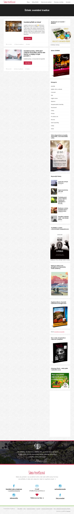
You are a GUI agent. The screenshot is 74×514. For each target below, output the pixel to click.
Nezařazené (54, 107)
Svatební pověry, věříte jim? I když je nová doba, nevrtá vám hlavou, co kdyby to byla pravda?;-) (34, 53)
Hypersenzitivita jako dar (63, 190)
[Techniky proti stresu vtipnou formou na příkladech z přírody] (54, 200)
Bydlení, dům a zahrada (56, 89)
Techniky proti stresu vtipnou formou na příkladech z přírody (62, 200)
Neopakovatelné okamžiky (57, 104)
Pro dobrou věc (54, 116)
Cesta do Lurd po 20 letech (63, 182)
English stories (54, 98)
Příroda (52, 113)
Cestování (53, 92)
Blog (28, 2)
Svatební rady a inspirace (14, 489)
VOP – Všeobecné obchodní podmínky (62, 508)
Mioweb (68, 511)
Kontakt (68, 2)
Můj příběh (35, 2)
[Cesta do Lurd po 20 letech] (54, 183)
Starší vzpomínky (55, 122)
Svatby (52, 125)
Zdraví (52, 128)
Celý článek (28, 38)
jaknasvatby (14, 498)
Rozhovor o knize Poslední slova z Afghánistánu (63, 209)
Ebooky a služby (58, 2)
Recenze (53, 119)
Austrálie (53, 86)
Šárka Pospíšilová (9, 2)
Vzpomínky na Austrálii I (59, 331)
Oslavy (52, 110)
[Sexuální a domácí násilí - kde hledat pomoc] (54, 219)
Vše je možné (60, 498)
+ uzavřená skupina (14, 491)
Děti (52, 95)
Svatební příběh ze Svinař (32, 22)
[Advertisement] (60, 414)
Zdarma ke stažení (46, 2)
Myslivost (53, 101)
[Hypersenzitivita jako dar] (54, 191)
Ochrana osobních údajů (46, 508)
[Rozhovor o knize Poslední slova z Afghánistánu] (54, 210)
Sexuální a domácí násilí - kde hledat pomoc (63, 218)
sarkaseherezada (60, 489)
